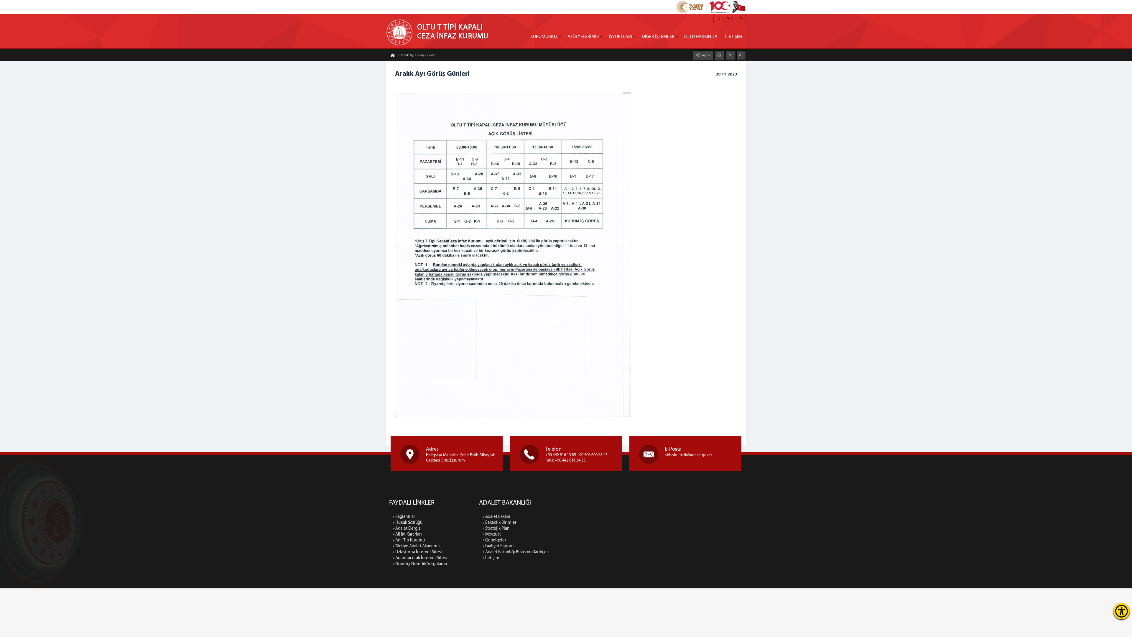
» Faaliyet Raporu (498, 546)
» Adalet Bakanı (496, 517)
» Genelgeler (494, 540)
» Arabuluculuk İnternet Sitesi (420, 558)
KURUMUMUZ (544, 37)
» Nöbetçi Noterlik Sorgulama (420, 564)
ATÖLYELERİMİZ (583, 37)
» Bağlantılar (404, 517)
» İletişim (491, 558)
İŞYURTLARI (620, 37)
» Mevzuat (492, 534)
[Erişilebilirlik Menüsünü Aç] (1121, 611)
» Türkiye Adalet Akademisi (417, 546)
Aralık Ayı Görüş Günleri (418, 55)
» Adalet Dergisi (407, 528)
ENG (729, 19)
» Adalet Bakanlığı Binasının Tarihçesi (516, 552)
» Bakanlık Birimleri (500, 523)
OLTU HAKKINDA (701, 37)
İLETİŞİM (733, 37)
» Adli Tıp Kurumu (409, 540)
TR (741, 19)
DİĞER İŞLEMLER (658, 37)
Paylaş (705, 55)
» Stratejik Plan (496, 528)
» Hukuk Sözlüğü (407, 523)
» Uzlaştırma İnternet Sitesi (417, 552)
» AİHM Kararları (407, 534)
